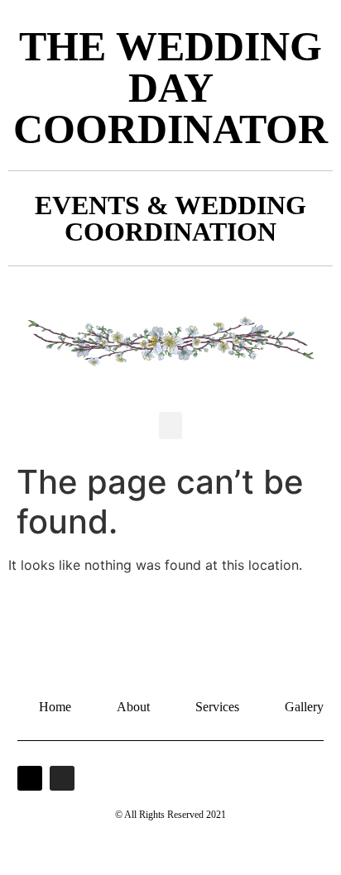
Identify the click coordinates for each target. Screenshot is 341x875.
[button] (170, 425)
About (133, 707)
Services (217, 707)
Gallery (304, 707)
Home (55, 707)
